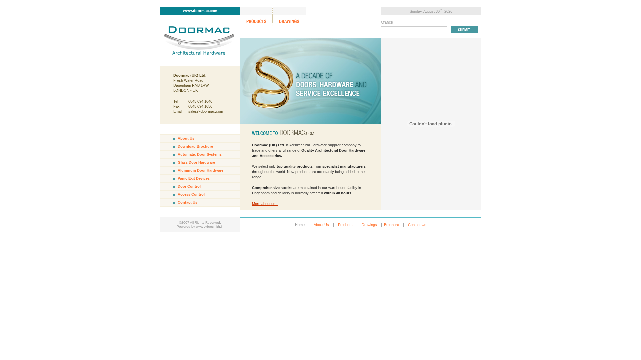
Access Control (191, 194)
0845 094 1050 (200, 106)
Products (345, 225)
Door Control (189, 186)
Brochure (391, 225)
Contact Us (187, 202)
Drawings (369, 225)
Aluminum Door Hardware (200, 170)
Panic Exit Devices (194, 178)
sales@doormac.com (205, 111)
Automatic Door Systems (200, 154)
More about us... (265, 204)
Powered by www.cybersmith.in (200, 226)
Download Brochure (195, 146)
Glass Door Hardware (196, 162)
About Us (186, 138)
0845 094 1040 (200, 101)
